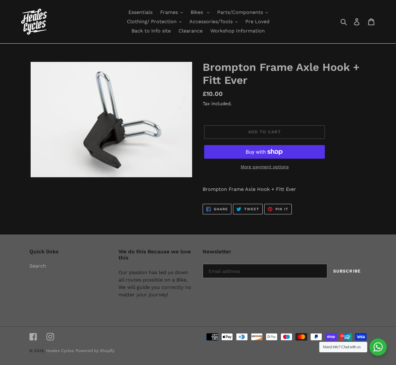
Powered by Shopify (94, 350)
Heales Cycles (60, 350)
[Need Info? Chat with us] (378, 347)
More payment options (265, 166)
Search (37, 266)
